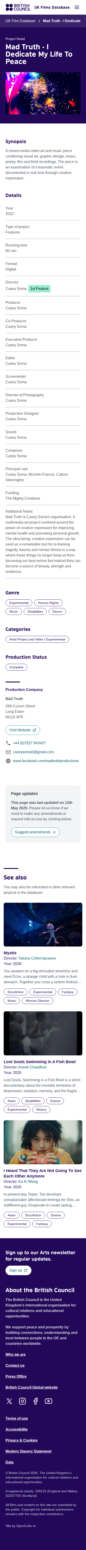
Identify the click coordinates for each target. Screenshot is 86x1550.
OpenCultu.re (26, 1526)
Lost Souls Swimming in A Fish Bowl (40, 1062)
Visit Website (20, 730)
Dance (57, 611)
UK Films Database (52, 7)
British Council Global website (32, 1387)
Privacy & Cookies (22, 1440)
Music (13, 611)
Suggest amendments (32, 832)
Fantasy (68, 992)
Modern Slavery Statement (28, 1451)
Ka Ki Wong (28, 1181)
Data (10, 1462)
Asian (12, 1101)
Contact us (15, 1365)
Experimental (18, 603)
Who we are (16, 1354)
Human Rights (48, 603)
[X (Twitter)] (9, 1401)
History (41, 1109)
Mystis (10, 953)
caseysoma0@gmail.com (33, 752)
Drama (55, 1101)
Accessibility (17, 1429)
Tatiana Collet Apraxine (37, 958)
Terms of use (17, 1418)
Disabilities (35, 611)
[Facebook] (35, 1401)
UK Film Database (21, 21)
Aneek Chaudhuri (32, 1067)
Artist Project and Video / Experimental (37, 639)
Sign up (15, 1270)
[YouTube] (48, 1401)
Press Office (16, 1376)
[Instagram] (22, 1401)
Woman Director (37, 1000)
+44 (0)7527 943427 (29, 743)
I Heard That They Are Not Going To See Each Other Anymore (43, 1173)
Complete (16, 667)
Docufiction (16, 992)
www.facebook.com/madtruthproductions (46, 761)
